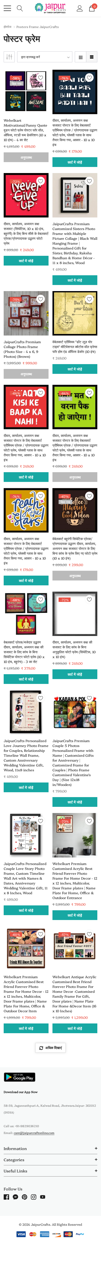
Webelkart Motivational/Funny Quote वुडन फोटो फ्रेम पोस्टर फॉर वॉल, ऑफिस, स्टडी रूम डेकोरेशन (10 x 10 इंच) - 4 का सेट (25, 130)
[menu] (7, 8)
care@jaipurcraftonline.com (34, 1133)
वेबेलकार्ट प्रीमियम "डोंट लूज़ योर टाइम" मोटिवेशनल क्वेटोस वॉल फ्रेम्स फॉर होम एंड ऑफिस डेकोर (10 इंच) (74, 346)
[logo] (50, 8)
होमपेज (7, 26)
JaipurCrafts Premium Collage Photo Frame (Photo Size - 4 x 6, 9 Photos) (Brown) (22, 349)
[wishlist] (40, 77)
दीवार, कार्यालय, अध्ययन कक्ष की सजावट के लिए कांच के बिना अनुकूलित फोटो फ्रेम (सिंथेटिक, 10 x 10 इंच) (74, 649)
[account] (80, 7)
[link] (26, 92)
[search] (20, 7)
